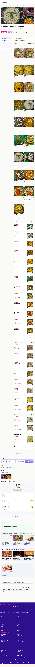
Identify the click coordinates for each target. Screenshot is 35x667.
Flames (18, 649)
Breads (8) (3, 42)
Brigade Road (19, 634)
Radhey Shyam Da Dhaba (24, 5)
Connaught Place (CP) (20, 641)
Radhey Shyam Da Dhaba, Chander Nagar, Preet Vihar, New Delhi (10, 587)
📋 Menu (17, 32)
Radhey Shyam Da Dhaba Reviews (26, 587)
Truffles (2, 646)
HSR (2, 635)
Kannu (6, 500)
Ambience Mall (19, 636)
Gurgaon (18, 621)
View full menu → (31, 465)
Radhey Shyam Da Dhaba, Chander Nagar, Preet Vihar (25, 584)
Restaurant (18, 5)
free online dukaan (11, 604)
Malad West (3, 641)
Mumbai (18, 626)
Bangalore (3, 623)
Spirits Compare (21, 657)
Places (6, 659)
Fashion (9, 612)
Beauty (6, 612)
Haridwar (18, 630)
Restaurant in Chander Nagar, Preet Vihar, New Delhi (9, 582)
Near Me (17, 657)
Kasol (2, 630)
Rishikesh (2, 629)
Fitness (15, 612)
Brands (12, 659)
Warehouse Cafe (20, 650)
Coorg (18, 629)
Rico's (18, 654)
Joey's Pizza (3, 654)
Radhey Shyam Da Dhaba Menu (6, 591)
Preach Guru (7, 494)
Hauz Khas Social (19, 655)
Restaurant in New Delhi (20, 582)
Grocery (12, 612)
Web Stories (29, 659)
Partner (9, 659)
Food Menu (6, 472)
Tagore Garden (19, 642)
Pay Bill (10, 32)
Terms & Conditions (27, 657)
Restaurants (2, 612)
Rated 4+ (17, 40)
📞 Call (14, 32)
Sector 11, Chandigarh (4, 639)
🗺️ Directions (22, 32)
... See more (32, 518)
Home (2, 5)
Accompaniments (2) (5, 47)
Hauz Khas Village (4, 642)
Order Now (4, 32)
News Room (3, 657)
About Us (7, 657)
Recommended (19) (5, 38)
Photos (3, 472)
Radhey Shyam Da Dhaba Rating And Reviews (22, 589)
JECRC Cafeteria (19, 651)
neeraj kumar (7, 506)
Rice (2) (3, 44)
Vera (22, 659)
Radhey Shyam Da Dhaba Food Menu (17, 591)
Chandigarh (19, 623)
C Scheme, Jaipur (20, 639)
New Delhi (7, 5)
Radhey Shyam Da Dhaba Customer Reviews (8, 589)
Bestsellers (23, 40)
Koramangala (3, 634)
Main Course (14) (4, 40)
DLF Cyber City (3, 636)
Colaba (18, 640)
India (4, 5)
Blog (14, 657)
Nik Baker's (3, 649)
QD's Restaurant (4, 655)
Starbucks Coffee (4, 652)
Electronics (19, 612)
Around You (11, 657)
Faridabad (18, 624)
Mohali (2, 626)
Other (29, 612)
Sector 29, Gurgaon (20, 635)
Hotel (23, 612)
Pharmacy (26, 612)
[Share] (26, 32)
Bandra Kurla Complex (4, 640)
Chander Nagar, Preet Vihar (12, 5)
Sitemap (3, 659)
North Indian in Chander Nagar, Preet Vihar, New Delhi (9, 584)
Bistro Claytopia (19, 646)
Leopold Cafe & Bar (20, 652)
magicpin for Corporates (17, 659)
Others (3, 663)
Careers (26, 659)
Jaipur (2, 625)
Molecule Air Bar (3, 650)
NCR (17, 625)
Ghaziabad (3, 624)
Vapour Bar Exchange (4, 651)
